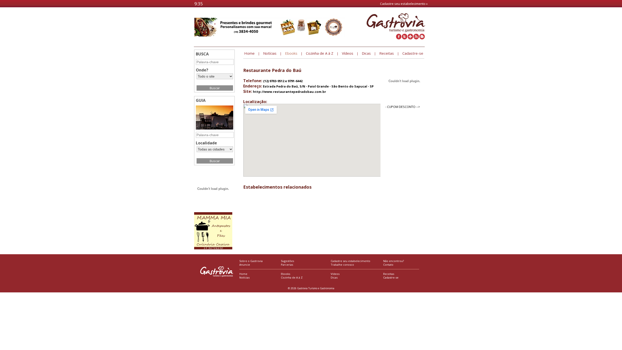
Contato (388, 264)
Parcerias (287, 264)
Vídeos (335, 274)
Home (243, 274)
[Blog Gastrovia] (422, 38)
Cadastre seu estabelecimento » (404, 3)
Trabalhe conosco (342, 264)
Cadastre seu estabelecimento (350, 261)
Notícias (244, 277)
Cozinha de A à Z (291, 277)
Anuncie (244, 264)
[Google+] (410, 38)
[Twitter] (404, 38)
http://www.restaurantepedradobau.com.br (289, 91)
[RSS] (416, 38)
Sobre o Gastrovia (251, 261)
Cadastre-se (390, 277)
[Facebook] (398, 38)
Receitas (388, 274)
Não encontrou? (393, 261)
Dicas (334, 277)
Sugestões (287, 261)
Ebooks (285, 274)
